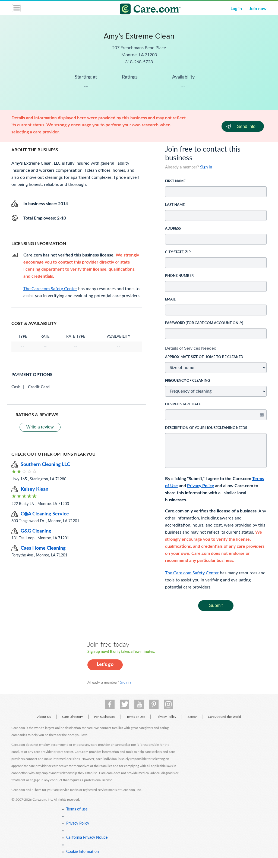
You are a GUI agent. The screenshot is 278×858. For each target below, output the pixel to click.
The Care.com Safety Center (192, 573)
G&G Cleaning (36, 531)
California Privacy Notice (87, 838)
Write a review (40, 427)
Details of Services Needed (190, 348)
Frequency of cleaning (187, 381)
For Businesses (104, 716)
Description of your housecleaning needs (206, 428)
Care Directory (72, 716)
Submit (216, 605)
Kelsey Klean (34, 489)
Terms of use (76, 809)
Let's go (105, 664)
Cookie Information (82, 852)
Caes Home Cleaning (43, 548)
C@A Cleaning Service (45, 514)
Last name (175, 205)
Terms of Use (136, 716)
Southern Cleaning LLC (45, 464)
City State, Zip (178, 252)
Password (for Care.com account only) (204, 323)
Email (170, 299)
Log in (236, 9)
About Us (44, 716)
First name (175, 181)
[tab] (216, 348)
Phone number (179, 276)
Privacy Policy (200, 486)
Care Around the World (224, 716)
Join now (258, 9)
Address (173, 228)
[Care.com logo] (142, 9)
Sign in (206, 167)
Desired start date (183, 404)
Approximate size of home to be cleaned (204, 357)
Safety (192, 716)
